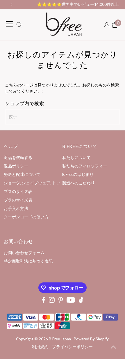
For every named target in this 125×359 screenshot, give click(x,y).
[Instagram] (51, 301)
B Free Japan (60, 339)
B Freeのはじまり (78, 174)
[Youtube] (70, 301)
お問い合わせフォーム (24, 252)
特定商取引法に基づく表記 (28, 261)
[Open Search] (19, 25)
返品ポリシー (16, 166)
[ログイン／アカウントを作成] (106, 25)
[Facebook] (43, 301)
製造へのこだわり (78, 183)
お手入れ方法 (16, 208)
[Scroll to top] (113, 347)
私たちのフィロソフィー (84, 166)
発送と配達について (22, 174)
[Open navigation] (9, 24)
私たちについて (76, 157)
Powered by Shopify (91, 339)
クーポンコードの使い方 (26, 217)
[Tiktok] (81, 301)
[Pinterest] (61, 301)
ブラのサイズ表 (18, 200)
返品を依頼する (18, 157)
